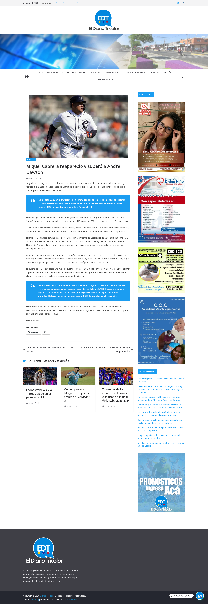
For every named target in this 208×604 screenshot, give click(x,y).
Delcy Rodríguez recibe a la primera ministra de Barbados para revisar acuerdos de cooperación (78, 4)
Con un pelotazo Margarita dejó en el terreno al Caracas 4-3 (77, 394)
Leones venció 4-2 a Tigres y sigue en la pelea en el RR (39, 393)
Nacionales (53, 72)
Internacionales (76, 72)
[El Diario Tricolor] (26, 76)
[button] (61, 73)
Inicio (40, 72)
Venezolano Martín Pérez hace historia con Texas (50, 349)
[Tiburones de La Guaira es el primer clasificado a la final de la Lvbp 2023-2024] (116, 368)
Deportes (95, 72)
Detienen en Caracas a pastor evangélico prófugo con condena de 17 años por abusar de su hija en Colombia (160, 389)
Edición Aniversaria (104, 79)
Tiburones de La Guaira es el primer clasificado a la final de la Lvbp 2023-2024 (116, 394)
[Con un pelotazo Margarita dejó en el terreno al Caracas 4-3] (78, 368)
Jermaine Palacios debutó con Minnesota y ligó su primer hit (105, 349)
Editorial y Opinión (161, 72)
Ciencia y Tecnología (135, 72)
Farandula (110, 72)
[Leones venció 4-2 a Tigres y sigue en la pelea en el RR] (40, 368)
